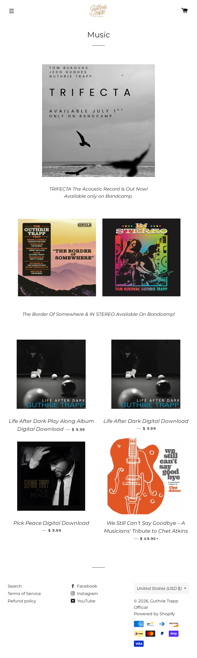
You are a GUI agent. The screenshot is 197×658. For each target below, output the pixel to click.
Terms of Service (24, 593)
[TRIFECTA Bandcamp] (98, 175)
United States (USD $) (159, 588)
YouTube (85, 601)
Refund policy (22, 601)
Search (15, 586)
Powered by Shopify (154, 613)
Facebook (86, 586)
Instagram (87, 593)
